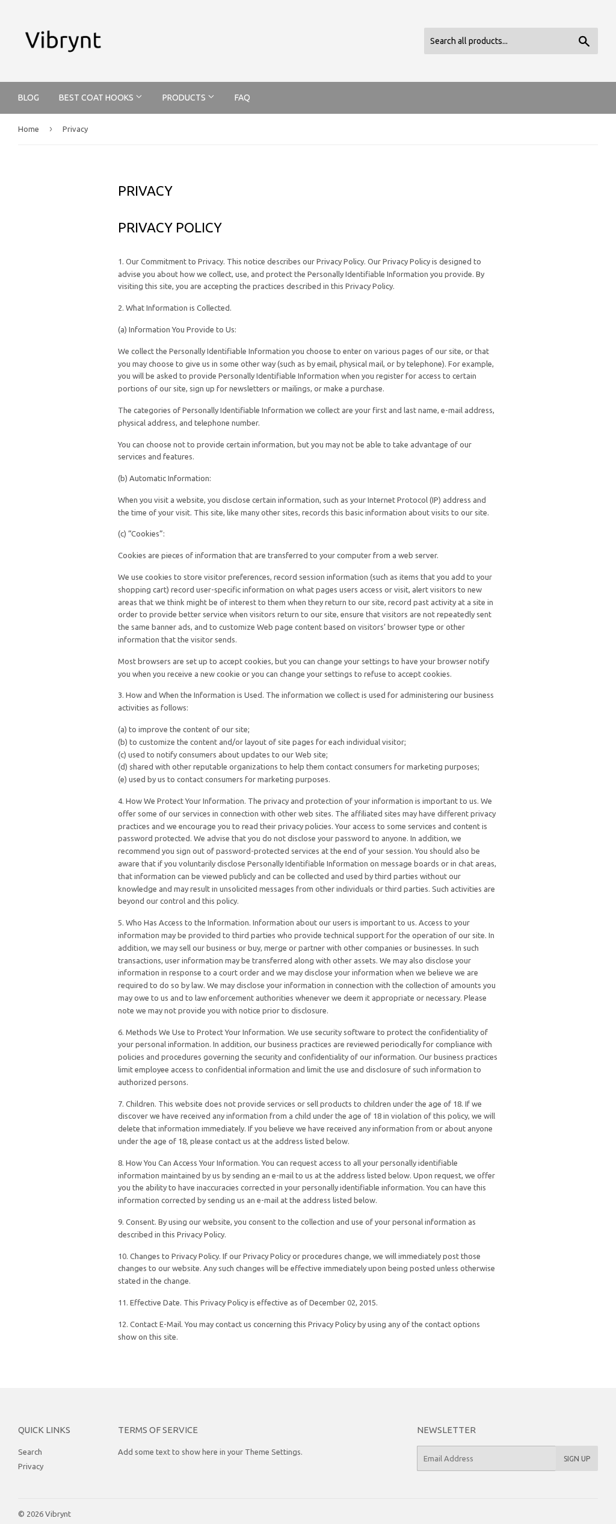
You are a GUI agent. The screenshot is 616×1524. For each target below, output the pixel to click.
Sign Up (577, 1459)
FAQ (242, 97)
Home (28, 129)
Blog (28, 97)
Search (30, 1452)
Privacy (30, 1466)
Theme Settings (273, 1452)
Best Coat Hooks (97, 97)
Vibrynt (58, 1514)
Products (185, 97)
